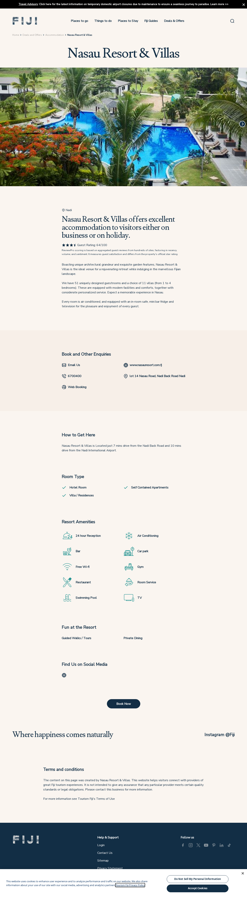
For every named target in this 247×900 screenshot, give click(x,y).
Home (15, 35)
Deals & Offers (174, 21)
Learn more (217, 4)
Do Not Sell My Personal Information (197, 879)
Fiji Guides (151, 21)
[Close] (243, 873)
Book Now (123, 704)
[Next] (242, 124)
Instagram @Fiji (220, 735)
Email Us (74, 365)
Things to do (103, 21)
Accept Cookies (197, 888)
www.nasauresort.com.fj (146, 365)
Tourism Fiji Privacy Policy (130, 885)
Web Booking (77, 387)
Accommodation (54, 35)
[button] (24, 21)
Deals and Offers (32, 35)
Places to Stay (128, 21)
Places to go (79, 21)
